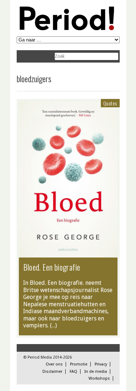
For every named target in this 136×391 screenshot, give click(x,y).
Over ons (54, 364)
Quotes (110, 103)
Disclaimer (52, 371)
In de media (96, 371)
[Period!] (66, 28)
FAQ (73, 371)
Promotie (78, 364)
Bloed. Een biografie (52, 267)
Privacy (101, 364)
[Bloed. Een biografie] (68, 254)
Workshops (99, 378)
